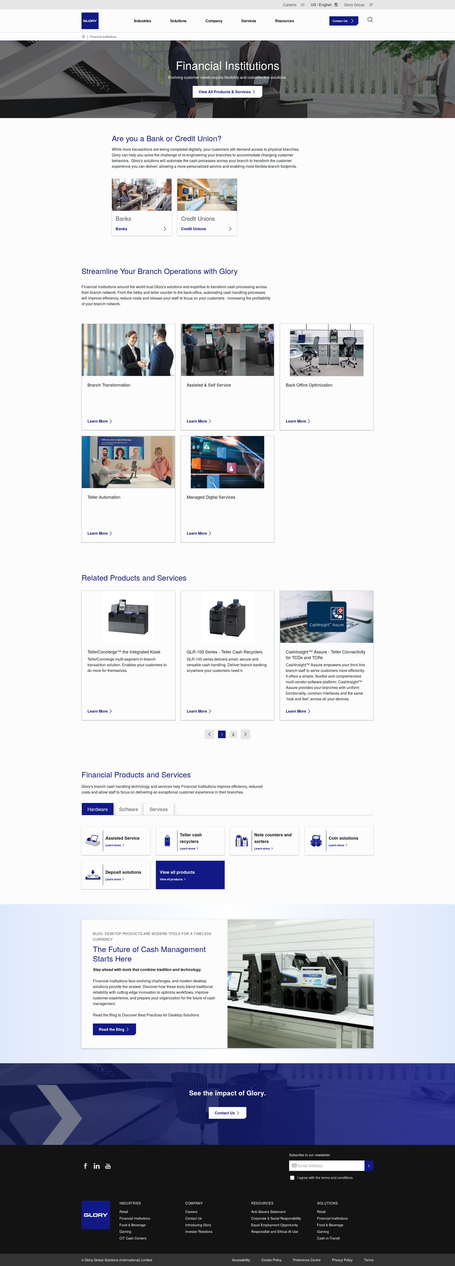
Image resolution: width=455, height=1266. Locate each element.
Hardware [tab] (97, 809)
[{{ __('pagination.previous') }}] (209, 734)
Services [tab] (159, 809)
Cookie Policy (271, 1259)
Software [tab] (128, 809)
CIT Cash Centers (132, 1238)
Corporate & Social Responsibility (276, 1218)
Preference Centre (307, 1259)
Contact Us (193, 1218)
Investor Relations (198, 1231)
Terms (368, 1259)
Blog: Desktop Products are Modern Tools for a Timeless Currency (152, 936)
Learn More (97, 421)
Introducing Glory (198, 1224)
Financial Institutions (134, 1218)
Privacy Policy (342, 1259)
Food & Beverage (132, 1224)
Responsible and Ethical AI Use (274, 1231)
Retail (123, 1211)
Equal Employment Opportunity (274, 1224)
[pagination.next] (245, 734)
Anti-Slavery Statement (268, 1211)
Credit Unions (193, 228)
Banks (121, 228)
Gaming (125, 1231)
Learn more (113, 845)
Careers (191, 1211)
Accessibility (241, 1259)
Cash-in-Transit (328, 1238)
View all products (171, 879)
